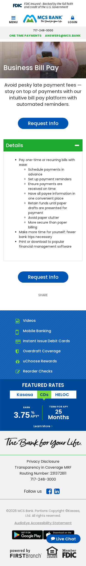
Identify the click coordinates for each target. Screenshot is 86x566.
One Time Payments (25, 35)
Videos (29, 320)
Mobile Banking (37, 331)
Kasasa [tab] (25, 394)
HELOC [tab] (62, 394)
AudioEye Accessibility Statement (43, 522)
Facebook (49, 491)
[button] (73, 19)
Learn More (41, 426)
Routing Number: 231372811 (43, 473)
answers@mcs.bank (62, 35)
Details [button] (14, 145)
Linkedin (57, 491)
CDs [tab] (44, 394)
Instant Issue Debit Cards (46, 341)
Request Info (43, 123)
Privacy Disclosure (43, 461)
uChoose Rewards (40, 361)
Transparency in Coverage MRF (43, 467)
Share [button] (43, 295)
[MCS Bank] (43, 18)
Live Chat (66, 539)
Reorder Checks (38, 371)
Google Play (27, 534)
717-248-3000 (43, 479)
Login (72, 22)
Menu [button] (13, 22)
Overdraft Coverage (42, 351)
